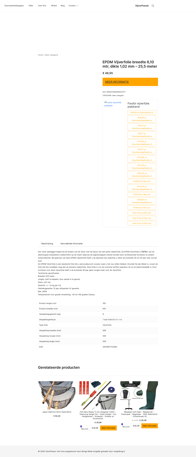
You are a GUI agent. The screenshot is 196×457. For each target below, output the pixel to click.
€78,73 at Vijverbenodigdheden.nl (142, 126)
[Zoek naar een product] (153, 5)
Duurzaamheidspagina (15, 5)
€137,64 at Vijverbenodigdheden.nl (142, 142)
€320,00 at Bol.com (141, 194)
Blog (63, 5)
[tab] (47, 243)
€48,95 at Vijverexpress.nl (142, 112)
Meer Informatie (117, 81)
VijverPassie (142, 5)
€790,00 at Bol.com (141, 207)
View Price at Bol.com (141, 213)
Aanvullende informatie (71, 243)
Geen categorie (51, 55)
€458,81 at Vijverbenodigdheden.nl (142, 201)
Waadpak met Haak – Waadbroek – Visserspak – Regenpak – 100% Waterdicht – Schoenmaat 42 (139, 414)
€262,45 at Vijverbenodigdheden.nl (142, 174)
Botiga (84, 451)
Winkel (54, 5)
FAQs (31, 5)
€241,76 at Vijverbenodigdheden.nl (142, 166)
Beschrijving (47, 243)
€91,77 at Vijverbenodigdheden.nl (142, 134)
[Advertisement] (98, 28)
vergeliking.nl (119, 451)
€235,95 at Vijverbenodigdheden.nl (142, 158)
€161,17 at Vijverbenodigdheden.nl (142, 150)
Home (40, 55)
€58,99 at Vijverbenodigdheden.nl (142, 118)
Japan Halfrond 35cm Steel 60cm (56, 412)
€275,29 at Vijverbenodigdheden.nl (142, 187)
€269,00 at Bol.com (141, 181)
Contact (72, 5)
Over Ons (42, 5)
